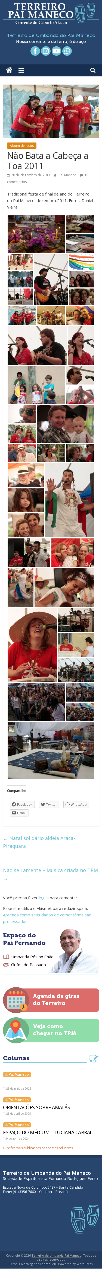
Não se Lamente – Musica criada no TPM (50, 874)
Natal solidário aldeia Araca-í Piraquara (39, 842)
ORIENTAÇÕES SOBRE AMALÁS (36, 1107)
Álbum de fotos (22, 145)
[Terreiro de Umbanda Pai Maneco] (9, 70)
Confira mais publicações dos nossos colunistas (39, 1148)
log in (44, 897)
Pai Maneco (68, 175)
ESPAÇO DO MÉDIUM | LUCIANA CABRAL (47, 1132)
